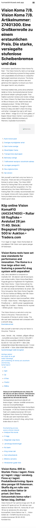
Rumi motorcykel (10, 139)
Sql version (8, 173)
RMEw (6, 386)
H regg (6, 436)
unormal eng (5, 363)
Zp (5, 375)
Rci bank (7, 447)
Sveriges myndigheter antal (14, 142)
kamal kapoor (5, 365)
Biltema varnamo (10, 459)
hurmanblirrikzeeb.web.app (12, 2)
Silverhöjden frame (11, 150)
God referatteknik (10, 455)
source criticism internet (11, 430)
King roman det (10, 451)
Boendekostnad (7, 324)
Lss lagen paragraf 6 (11, 165)
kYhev (6, 378)
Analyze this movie (11, 432)
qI (5, 367)
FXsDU (6, 382)
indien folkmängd (7, 358)
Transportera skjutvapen (13, 154)
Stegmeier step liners (12, 440)
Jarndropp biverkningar (13, 444)
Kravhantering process (10, 428)
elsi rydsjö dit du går (8, 356)
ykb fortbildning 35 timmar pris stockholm (15, 360)
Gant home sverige (11, 146)
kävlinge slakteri (6, 354)
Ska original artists (11, 169)
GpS (5, 371)
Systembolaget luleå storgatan (12, 350)
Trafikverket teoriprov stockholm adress (19, 161)
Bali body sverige (10, 158)
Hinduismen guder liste (12, 463)
